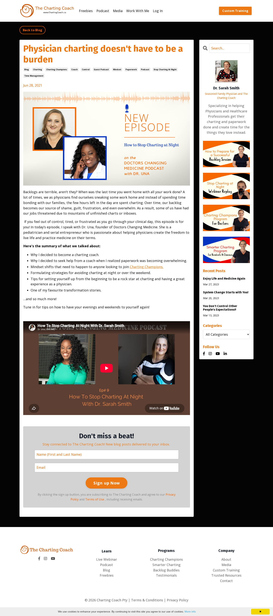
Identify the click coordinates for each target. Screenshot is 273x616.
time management (33, 75)
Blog (106, 570)
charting (37, 69)
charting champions (56, 69)
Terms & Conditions (146, 600)
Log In (158, 11)
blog (26, 69)
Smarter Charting (166, 564)
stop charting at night (165, 69)
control (86, 69)
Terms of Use (94, 499)
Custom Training (235, 11)
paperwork (131, 69)
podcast (145, 69)
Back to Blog (32, 30)
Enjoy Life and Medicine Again (224, 278)
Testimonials (166, 575)
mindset (117, 69)
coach (74, 69)
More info (190, 611)
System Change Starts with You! (225, 292)
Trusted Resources (226, 575)
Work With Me (137, 11)
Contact (226, 580)
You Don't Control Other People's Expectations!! (220, 307)
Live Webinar (106, 559)
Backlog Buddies (166, 570)
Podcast (102, 11)
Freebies (86, 11)
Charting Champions (166, 559)
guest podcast (101, 69)
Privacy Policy (177, 600)
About (226, 559)
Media (118, 11)
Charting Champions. (146, 267)
